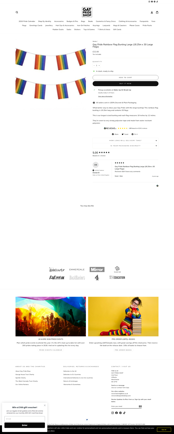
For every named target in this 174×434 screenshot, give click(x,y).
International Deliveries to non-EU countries (78, 378)
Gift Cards (117, 29)
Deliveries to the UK (70, 371)
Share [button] (121, 176)
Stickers (77, 29)
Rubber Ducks (58, 29)
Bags (83, 21)
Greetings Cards (36, 25)
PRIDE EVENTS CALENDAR (50, 350)
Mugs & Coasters (120, 25)
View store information (105, 96)
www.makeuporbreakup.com (121, 395)
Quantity (97, 61)
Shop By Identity (44, 21)
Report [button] (117, 176)
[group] (103, 152)
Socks (69, 29)
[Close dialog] (45, 405)
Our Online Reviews (22, 384)
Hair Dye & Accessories (65, 25)
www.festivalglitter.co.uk (119, 393)
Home (95, 41)
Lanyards (106, 25)
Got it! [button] (164, 429)
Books (90, 21)
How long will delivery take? (125, 140)
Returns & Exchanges (70, 381)
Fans (153, 21)
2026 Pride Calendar (27, 21)
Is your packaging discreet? (125, 146)
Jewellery (49, 25)
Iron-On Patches (83, 25)
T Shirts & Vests (104, 29)
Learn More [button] (50, 431)
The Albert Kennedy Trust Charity (27, 381)
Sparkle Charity (21, 378)
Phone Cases (135, 25)
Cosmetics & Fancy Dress (106, 21)
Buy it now (126, 83)
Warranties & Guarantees (71, 384)
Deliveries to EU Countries (72, 374)
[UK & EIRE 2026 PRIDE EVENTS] (51, 316)
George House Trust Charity (25, 374)
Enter (24, 425)
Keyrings (96, 25)
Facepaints (144, 21)
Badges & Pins (72, 21)
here (127, 387)
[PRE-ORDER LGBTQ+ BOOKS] (123, 316)
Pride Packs (147, 25)
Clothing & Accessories (128, 21)
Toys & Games (89, 29)
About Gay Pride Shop (23, 371)
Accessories (59, 21)
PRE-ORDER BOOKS (123, 350)
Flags (24, 25)
